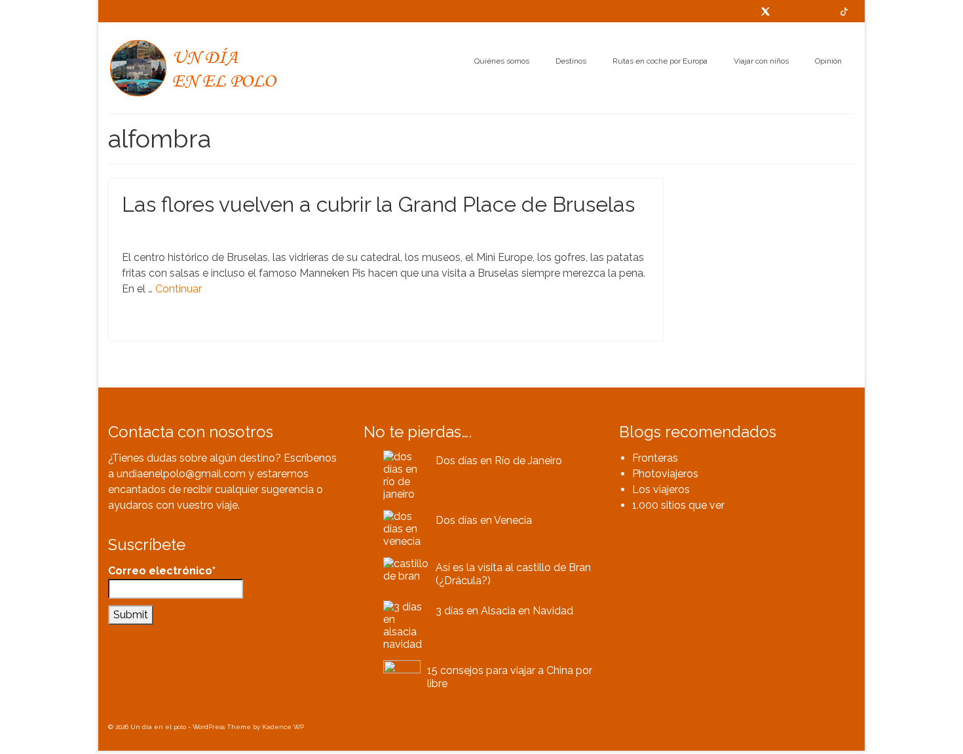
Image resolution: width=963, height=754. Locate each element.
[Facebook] (785, 11)
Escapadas (199, 232)
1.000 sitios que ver (678, 505)
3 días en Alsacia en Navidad (504, 611)
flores (224, 326)
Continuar (178, 289)
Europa (202, 326)
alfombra (143, 326)
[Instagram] (823, 11)
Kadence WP (283, 726)
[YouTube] (804, 11)
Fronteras (655, 458)
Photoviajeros (665, 473)
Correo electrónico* (162, 571)
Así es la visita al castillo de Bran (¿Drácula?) (513, 574)
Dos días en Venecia (484, 520)
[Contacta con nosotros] (745, 11)
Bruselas (173, 326)
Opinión (234, 232)
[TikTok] (844, 11)
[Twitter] (765, 11)
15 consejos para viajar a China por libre (509, 677)
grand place (255, 326)
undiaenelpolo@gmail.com (181, 473)
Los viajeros (661, 489)
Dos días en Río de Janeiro (499, 460)
